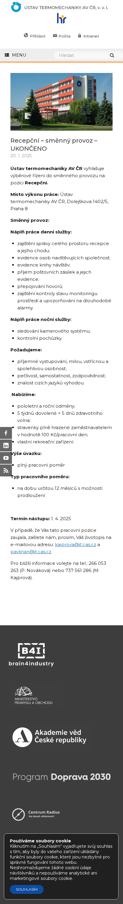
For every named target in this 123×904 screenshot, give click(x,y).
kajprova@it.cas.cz (75, 544)
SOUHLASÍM (27, 889)
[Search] (115, 55)
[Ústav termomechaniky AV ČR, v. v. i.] (61, 7)
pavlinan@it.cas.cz (30, 551)
